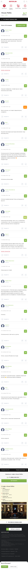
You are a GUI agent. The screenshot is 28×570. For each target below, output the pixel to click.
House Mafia (6, 13)
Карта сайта (17, 556)
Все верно (4, 566)
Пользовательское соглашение (7, 553)
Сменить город (13, 566)
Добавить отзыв (21, 25)
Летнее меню (18, 8)
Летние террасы (11, 9)
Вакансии (13, 551)
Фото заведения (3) (14, 517)
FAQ (16, 551)
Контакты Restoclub (5, 551)
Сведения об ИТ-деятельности (7, 556)
